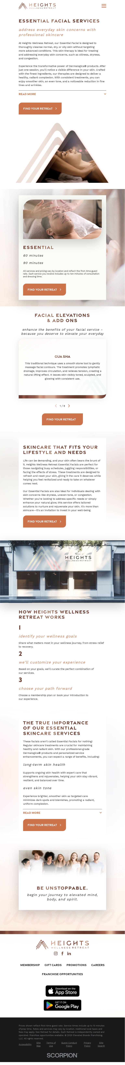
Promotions (76, 965)
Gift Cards (53, 965)
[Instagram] (56, 954)
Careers (98, 965)
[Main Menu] (104, 6)
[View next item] (69, 405)
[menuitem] (25, 1044)
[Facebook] (62, 954)
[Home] (37, 6)
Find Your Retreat (38, 108)
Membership (30, 965)
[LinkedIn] (69, 954)
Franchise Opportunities (62, 974)
